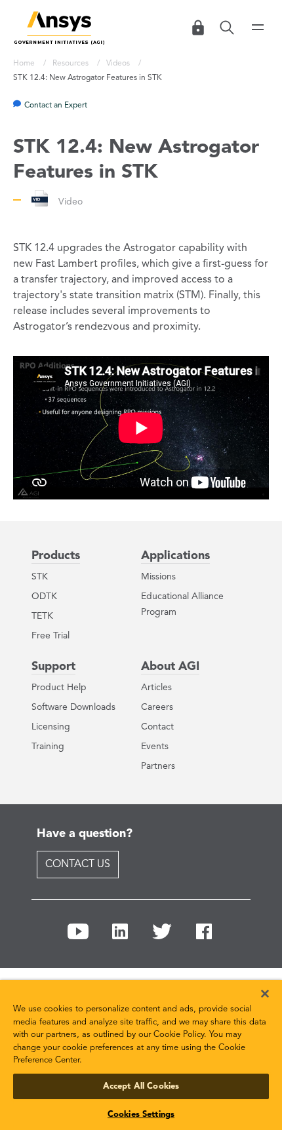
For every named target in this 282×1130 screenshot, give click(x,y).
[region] (141, 1050)
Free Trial (50, 635)
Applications (175, 556)
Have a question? (84, 834)
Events (155, 746)
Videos (119, 64)
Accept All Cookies (141, 1086)
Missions (158, 576)
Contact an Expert (55, 105)
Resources (71, 64)
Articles (156, 687)
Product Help (59, 687)
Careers (157, 707)
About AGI (170, 666)
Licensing (50, 726)
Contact (157, 726)
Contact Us (77, 864)
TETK (42, 616)
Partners (158, 766)
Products (55, 556)
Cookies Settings (141, 1114)
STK (39, 576)
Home (25, 64)
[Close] (256, 985)
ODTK (44, 596)
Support (53, 666)
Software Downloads (73, 707)
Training (47, 746)
